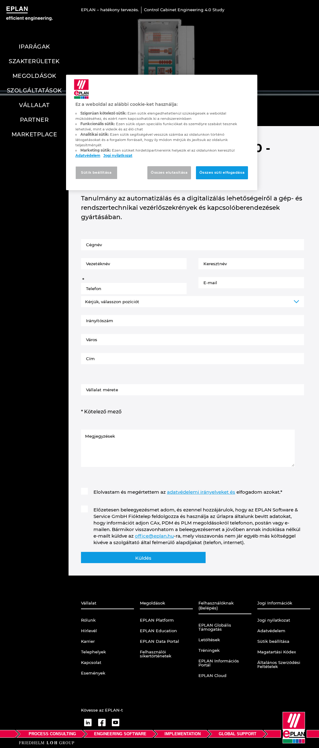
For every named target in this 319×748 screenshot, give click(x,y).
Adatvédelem (87, 155)
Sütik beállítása (96, 172)
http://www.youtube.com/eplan (115, 722)
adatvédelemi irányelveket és (201, 492)
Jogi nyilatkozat (117, 155)
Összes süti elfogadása (222, 172)
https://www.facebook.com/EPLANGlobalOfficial (102, 722)
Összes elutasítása (169, 172)
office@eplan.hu (154, 536)
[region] (161, 132)
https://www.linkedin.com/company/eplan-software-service (88, 722)
